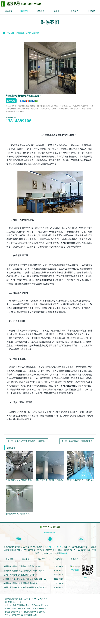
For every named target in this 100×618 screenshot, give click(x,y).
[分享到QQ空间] (24, 101)
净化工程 (40, 11)
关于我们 (91, 11)
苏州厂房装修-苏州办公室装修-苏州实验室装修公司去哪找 (25, 587)
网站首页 (8, 11)
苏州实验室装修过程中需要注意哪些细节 (20, 583)
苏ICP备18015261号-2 (53, 547)
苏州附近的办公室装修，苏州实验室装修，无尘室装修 (25, 570)
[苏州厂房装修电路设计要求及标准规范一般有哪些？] (80, 465)
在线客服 (11, 100)
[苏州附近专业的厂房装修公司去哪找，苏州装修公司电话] (19, 498)
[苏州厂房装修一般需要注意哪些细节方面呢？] (50, 465)
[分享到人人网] (33, 101)
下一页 (77, 441)
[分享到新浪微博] (27, 101)
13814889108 (18, 121)
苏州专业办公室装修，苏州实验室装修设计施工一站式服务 (25, 579)
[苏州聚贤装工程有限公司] (21, 4)
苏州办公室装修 (32, 32)
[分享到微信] (36, 101)
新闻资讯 (57, 11)
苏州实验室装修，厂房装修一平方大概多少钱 (22, 566)
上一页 (28, 441)
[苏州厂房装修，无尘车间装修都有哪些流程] (19, 465)
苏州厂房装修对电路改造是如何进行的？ (20, 574)
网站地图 (63, 553)
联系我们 (74, 11)
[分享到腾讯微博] (30, 101)
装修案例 (24, 11)
